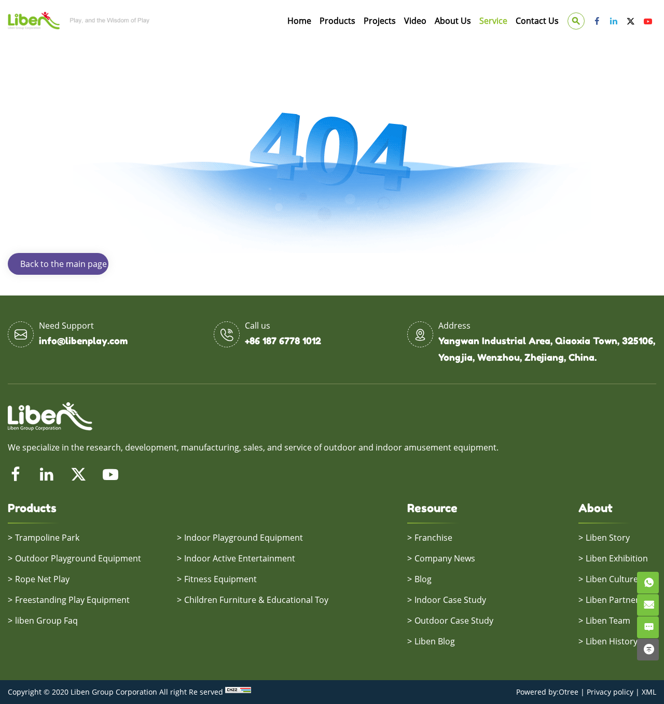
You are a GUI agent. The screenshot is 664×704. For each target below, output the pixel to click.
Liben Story (608, 537)
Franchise (433, 537)
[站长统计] (238, 692)
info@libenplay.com (83, 340)
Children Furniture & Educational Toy (256, 600)
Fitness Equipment (220, 579)
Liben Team (608, 620)
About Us (453, 20)
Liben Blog (434, 641)
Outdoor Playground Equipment (78, 558)
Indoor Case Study (450, 600)
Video (415, 20)
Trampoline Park (47, 537)
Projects (380, 20)
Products (337, 20)
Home (299, 20)
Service (493, 20)
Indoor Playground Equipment (243, 537)
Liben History (612, 641)
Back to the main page (63, 264)
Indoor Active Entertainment (239, 558)
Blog (423, 579)
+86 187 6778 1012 (283, 340)
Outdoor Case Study (453, 620)
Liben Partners (614, 600)
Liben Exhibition (617, 558)
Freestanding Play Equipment (72, 600)
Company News (444, 558)
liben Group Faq (46, 620)
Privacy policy (610, 692)
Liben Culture (612, 579)
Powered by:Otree (547, 692)
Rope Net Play (42, 579)
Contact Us (537, 20)
